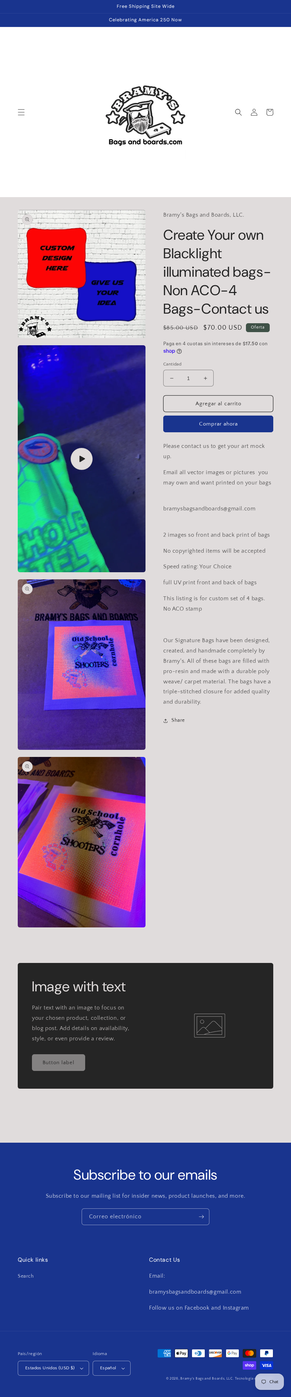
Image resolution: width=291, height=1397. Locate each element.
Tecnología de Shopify (254, 1379)
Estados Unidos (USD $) (50, 1367)
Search (26, 1276)
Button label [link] (59, 1063)
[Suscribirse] (201, 1216)
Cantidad (172, 364)
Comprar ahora (218, 424)
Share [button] (178, 720)
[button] (21, 112)
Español (108, 1367)
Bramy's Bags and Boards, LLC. (207, 1379)
